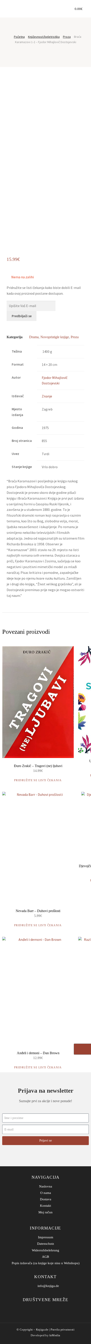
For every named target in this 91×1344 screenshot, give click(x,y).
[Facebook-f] (42, 1309)
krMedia (54, 1335)
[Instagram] (49, 1309)
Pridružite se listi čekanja (38, 780)
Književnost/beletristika (44, 37)
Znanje (47, 396)
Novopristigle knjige (54, 337)
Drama (34, 337)
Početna (19, 37)
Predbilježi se (22, 316)
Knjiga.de (42, 1329)
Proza (67, 37)
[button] (62, 8)
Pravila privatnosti (62, 1329)
